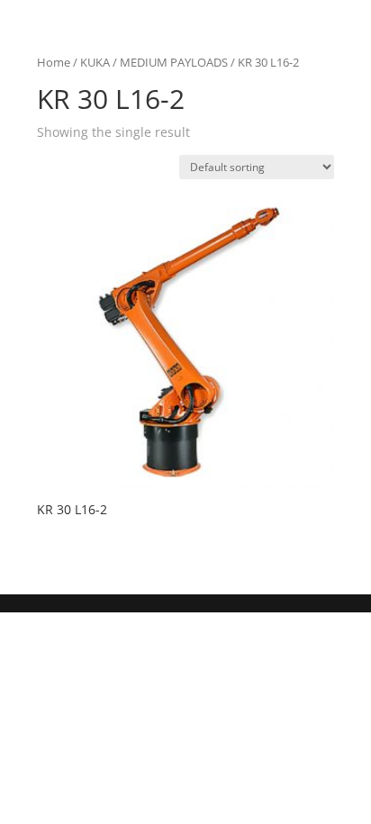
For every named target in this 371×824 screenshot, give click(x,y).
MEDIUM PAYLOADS (174, 62)
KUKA (95, 62)
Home (53, 62)
